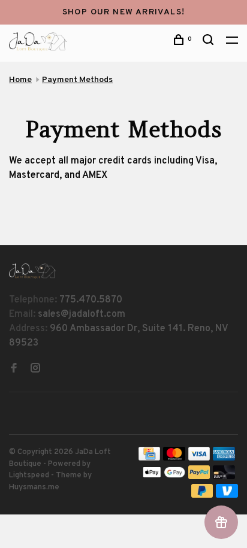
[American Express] (224, 458)
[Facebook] (14, 370)
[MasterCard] (174, 458)
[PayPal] (199, 477)
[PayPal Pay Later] (202, 495)
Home (20, 80)
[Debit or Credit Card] (224, 477)
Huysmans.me (34, 487)
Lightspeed (29, 475)
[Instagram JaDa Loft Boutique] (35, 370)
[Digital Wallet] (164, 477)
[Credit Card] (149, 458)
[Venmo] (227, 495)
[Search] (210, 42)
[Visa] (199, 458)
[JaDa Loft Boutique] (32, 271)
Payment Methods (77, 80)
